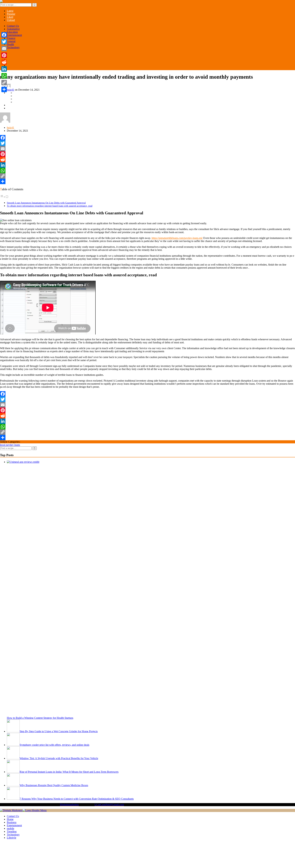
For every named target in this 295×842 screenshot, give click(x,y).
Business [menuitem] (11, 822)
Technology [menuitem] (13, 834)
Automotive (13, 28)
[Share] (147, 181)
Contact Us (13, 25)
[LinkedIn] (147, 165)
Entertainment (14, 35)
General (11, 41)
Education (12, 32)
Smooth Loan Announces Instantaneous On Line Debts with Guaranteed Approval (46, 202)
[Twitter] (147, 143)
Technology (13, 47)
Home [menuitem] (10, 819)
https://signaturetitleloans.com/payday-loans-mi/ (177, 238)
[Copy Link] (147, 176)
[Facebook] (147, 137)
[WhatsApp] (147, 170)
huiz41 (10, 89)
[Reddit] (147, 159)
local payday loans (10, 444)
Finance (11, 38)
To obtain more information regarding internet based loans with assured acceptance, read (49, 205)
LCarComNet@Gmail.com (109, 804)
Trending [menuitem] (12, 831)
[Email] (147, 148)
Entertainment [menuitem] (14, 825)
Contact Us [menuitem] (13, 816)
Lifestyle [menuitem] (11, 837)
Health (10, 44)
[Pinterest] (147, 154)
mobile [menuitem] (10, 828)
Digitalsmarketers (69, 804)
